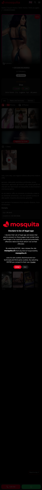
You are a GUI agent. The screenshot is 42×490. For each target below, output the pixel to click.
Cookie (32, 262)
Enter (17, 267)
